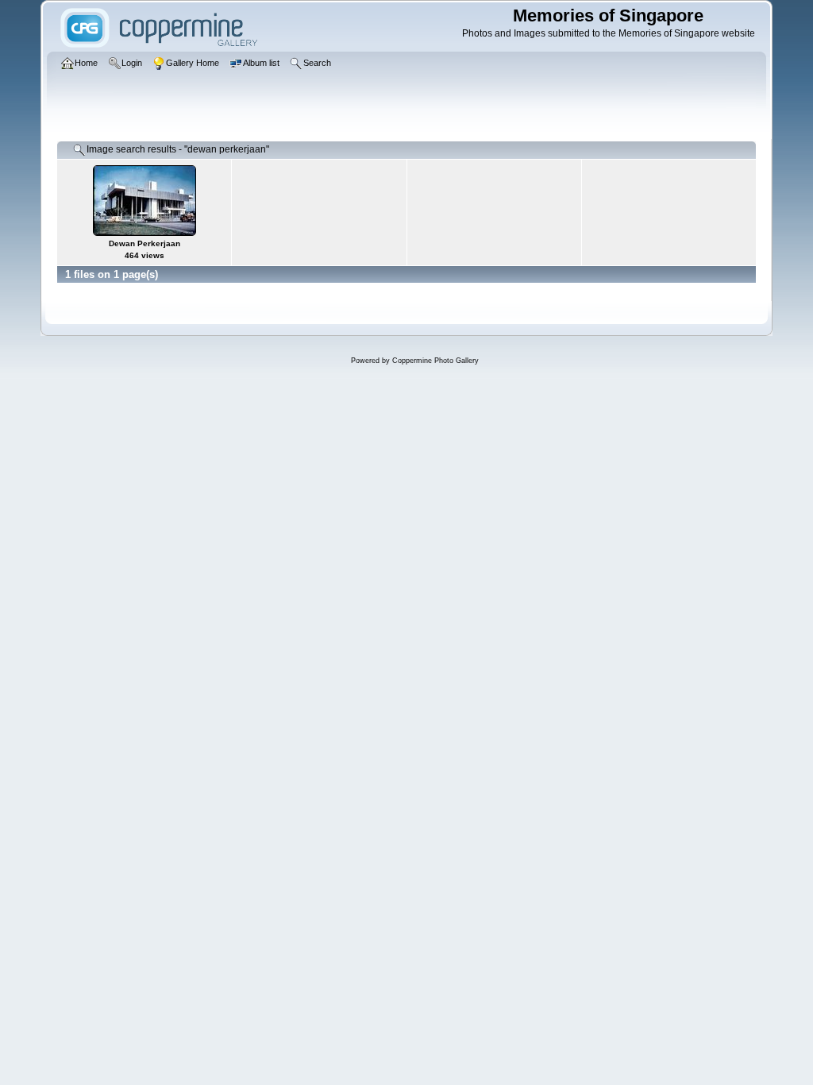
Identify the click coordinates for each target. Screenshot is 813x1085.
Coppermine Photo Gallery (435, 361)
